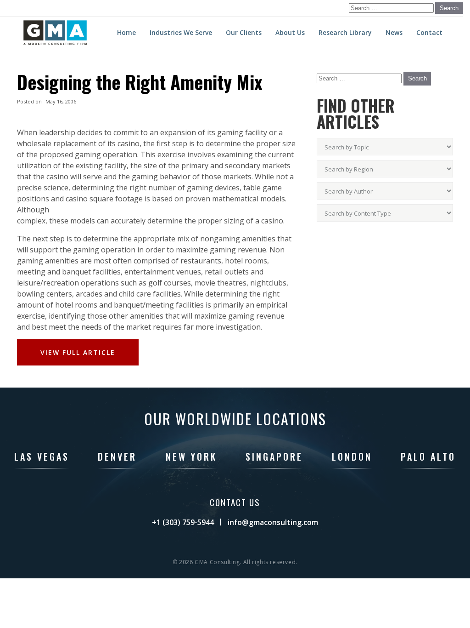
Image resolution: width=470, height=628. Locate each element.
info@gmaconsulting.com (273, 522)
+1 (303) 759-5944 (183, 522)
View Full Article (77, 352)
